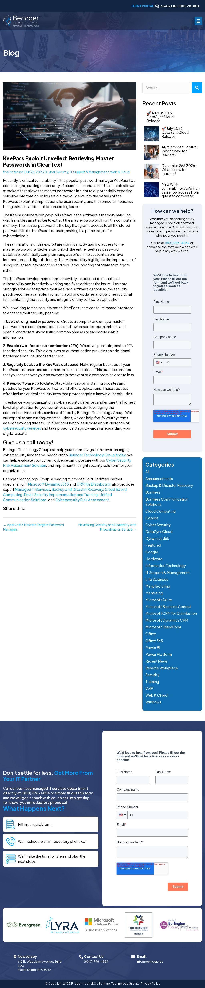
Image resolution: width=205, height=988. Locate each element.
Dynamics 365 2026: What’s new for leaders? (179, 169)
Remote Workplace (161, 668)
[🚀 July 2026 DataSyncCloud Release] (151, 133)
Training (152, 681)
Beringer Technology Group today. (97, 455)
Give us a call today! (28, 442)
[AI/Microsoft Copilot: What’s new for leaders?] (151, 152)
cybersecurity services (22, 428)
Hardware (153, 558)
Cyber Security (57, 172)
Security (152, 674)
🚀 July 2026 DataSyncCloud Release (175, 132)
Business (152, 492)
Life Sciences (156, 579)
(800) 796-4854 (177, 243)
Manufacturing (157, 586)
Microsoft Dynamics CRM (166, 620)
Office (150, 633)
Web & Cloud (119, 172)
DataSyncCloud (159, 531)
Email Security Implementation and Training (60, 494)
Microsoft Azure (158, 599)
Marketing (154, 593)
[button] (197, 87)
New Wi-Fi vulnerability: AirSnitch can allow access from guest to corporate (181, 190)
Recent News (156, 661)
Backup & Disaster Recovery (169, 485)
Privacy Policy (150, 983)
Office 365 (154, 640)
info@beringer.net (150, 961)
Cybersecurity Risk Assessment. (82, 499)
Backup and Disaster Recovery (77, 489)
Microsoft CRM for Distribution (171, 613)
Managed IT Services (32, 489)
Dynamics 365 (157, 538)
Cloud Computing (160, 511)
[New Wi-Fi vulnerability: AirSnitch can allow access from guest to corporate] (151, 189)
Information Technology (165, 565)
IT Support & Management (89, 172)
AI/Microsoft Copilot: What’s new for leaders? (180, 151)
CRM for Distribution (94, 484)
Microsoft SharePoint (163, 627)
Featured (153, 545)
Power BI (152, 647)
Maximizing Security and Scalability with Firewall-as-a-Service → (107, 527)
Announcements (159, 478)
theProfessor (13, 172)
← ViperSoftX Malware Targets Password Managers (33, 527)
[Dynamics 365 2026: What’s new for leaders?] (151, 171)
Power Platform (158, 654)
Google (151, 552)
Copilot (151, 518)
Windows (153, 702)
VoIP (149, 688)
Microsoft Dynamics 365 (48, 484)
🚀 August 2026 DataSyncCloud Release (160, 117)
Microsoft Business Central (168, 606)
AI (147, 471)
